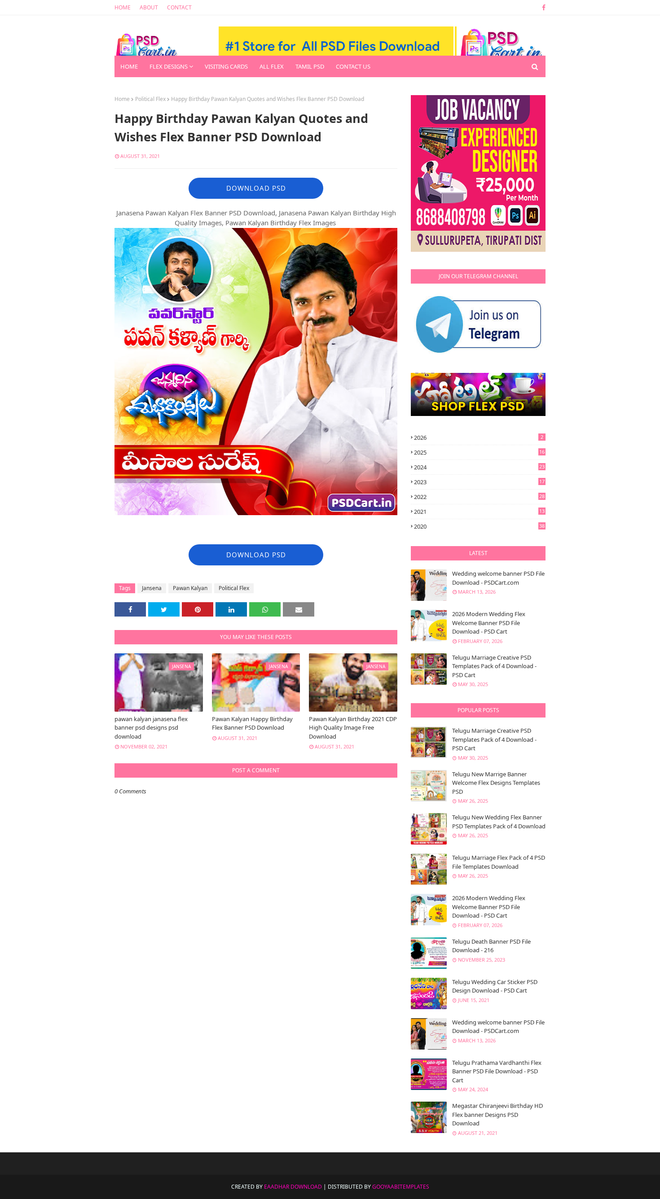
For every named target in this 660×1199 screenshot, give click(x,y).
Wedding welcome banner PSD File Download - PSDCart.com (498, 577)
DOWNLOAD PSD (256, 188)
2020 (479, 526)
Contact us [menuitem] (353, 66)
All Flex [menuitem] (272, 66)
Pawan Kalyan (190, 588)
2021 (479, 512)
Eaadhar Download (293, 1186)
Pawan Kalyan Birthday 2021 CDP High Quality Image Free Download (353, 727)
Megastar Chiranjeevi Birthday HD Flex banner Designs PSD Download (497, 1114)
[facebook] (542, 7)
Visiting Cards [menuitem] (226, 66)
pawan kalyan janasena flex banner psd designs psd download (151, 727)
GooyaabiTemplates (400, 1186)
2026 (478, 437)
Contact (179, 7)
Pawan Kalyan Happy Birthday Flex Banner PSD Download (252, 723)
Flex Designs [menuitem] (169, 66)
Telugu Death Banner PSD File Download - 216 (491, 945)
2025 (479, 452)
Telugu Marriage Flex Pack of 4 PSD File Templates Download (498, 862)
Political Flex (150, 99)
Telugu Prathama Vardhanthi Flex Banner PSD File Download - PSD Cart (496, 1071)
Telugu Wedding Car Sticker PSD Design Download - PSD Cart (494, 986)
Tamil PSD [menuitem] (309, 66)
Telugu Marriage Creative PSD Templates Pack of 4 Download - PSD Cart (494, 666)
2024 (479, 467)
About (149, 7)
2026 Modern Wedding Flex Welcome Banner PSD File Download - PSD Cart (488, 622)
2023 (479, 482)
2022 (479, 497)
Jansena (152, 588)
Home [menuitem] (129, 66)
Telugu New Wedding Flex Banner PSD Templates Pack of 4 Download (499, 821)
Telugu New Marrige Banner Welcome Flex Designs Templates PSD (496, 783)
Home (122, 7)
